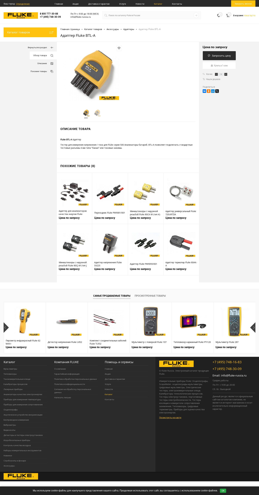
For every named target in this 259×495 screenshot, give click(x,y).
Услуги (122, 3)
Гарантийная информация (66, 374)
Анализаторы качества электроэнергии (23, 394)
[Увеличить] (91, 73)
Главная (59, 3)
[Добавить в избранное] (119, 48)
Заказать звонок (243, 3)
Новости (139, 3)
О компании (60, 368)
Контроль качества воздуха (17, 445)
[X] (217, 91)
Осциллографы (11, 409)
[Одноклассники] (208, 91)
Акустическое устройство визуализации (23, 414)
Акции (76, 3)
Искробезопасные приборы (17, 440)
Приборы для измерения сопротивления (23, 404)
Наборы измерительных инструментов (22, 450)
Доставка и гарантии (99, 3)
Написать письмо (62, 397)
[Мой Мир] (213, 91)
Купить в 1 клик (221, 65)
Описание (42, 63)
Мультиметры (10, 368)
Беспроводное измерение (16, 419)
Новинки (8, 455)
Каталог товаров (18, 32)
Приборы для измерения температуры (22, 399)
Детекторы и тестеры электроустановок (23, 435)
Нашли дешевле (213, 79)
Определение (23, 3)
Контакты (177, 3)
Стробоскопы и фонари (15, 460)
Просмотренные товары (150, 295)
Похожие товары (39, 71)
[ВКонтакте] (204, 91)
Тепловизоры (10, 374)
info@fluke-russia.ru (234, 375)
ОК (223, 491)
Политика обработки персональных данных (75, 379)
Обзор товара (40, 55)
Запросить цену (221, 55)
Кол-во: (209, 73)
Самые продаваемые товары (111, 295)
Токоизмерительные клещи (17, 379)
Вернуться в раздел (37, 47)
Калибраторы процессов (15, 384)
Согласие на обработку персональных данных (72, 391)
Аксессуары (9, 465)
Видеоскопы (9, 430)
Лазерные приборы (13, 389)
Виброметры (10, 425)
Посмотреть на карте (170, 417)
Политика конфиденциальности (69, 384)
